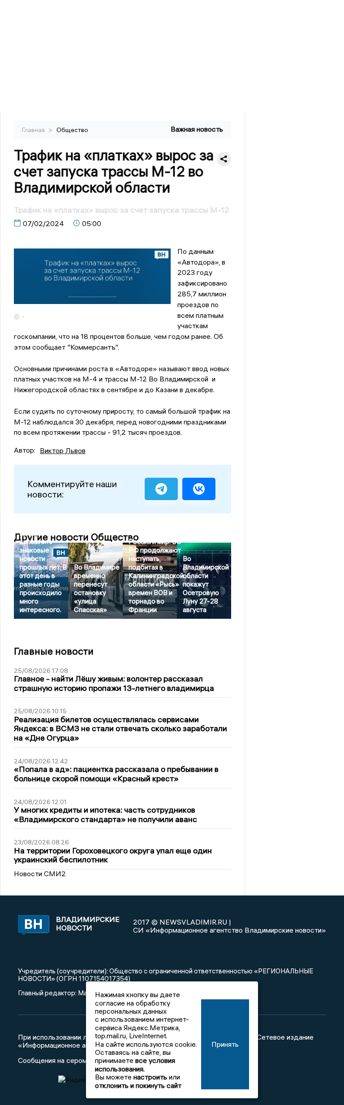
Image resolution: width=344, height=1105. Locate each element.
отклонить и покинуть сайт (138, 1085)
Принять (225, 1044)
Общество (72, 130)
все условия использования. (135, 1064)
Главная (34, 130)
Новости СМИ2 (40, 873)
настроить (150, 1076)
